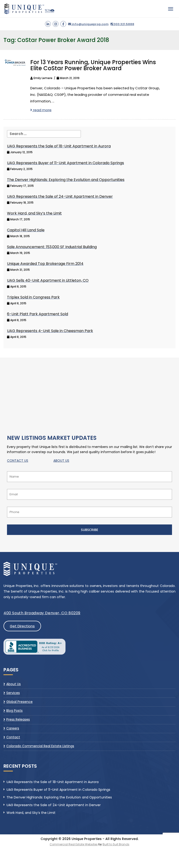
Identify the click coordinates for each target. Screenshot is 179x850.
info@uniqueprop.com (90, 24)
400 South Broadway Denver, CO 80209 (41, 613)
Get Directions (22, 626)
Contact (13, 737)
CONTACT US (17, 460)
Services (13, 692)
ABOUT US (61, 460)
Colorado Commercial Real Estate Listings (40, 746)
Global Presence (19, 701)
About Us (13, 684)
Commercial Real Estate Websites (74, 844)
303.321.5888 (123, 24)
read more (42, 110)
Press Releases (18, 719)
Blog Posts (14, 710)
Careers (12, 728)
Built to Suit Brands (116, 844)
